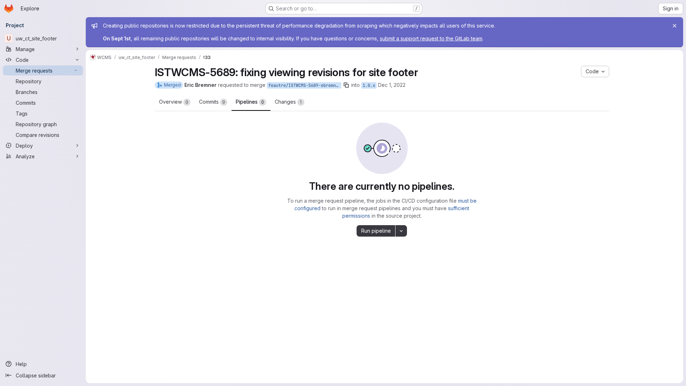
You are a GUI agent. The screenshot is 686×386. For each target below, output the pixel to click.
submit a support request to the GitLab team (431, 38)
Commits (212, 102)
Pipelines (250, 102)
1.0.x (369, 85)
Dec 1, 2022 (392, 85)
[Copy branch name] (346, 85)
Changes (288, 102)
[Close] (674, 25)
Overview (173, 102)
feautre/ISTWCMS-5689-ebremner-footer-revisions (304, 85)
